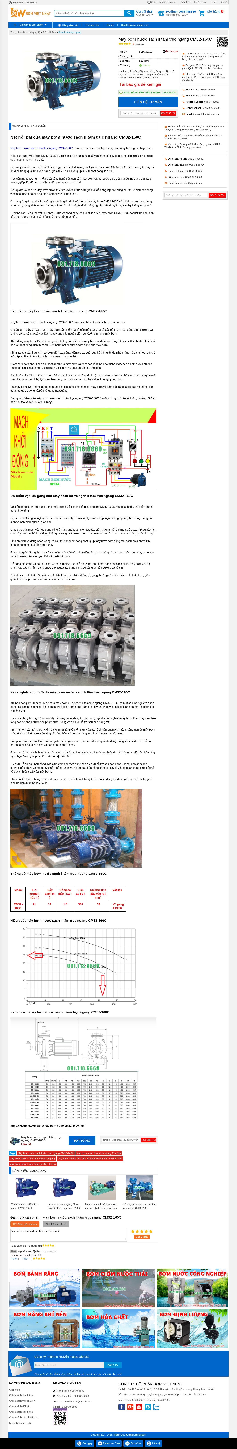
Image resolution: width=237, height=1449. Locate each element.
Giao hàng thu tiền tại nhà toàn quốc (150, 92)
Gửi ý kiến (142, 1236)
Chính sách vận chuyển (22, 1400)
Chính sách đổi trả (19, 1406)
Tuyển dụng (200, 2)
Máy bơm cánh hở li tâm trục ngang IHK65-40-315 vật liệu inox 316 (101, 1208)
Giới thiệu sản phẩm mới (134, 25)
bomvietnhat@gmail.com (206, 113)
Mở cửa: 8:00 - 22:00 (181, 13)
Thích (25, 1258)
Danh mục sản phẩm (31, 24)
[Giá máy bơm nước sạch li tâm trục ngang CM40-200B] (139, 1199)
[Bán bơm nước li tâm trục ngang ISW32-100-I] (27, 1199)
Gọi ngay (87, 1443)
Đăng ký (113, 1365)
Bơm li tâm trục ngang (69, 32)
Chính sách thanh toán (21, 1395)
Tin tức (110, 25)
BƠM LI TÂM (50, 32)
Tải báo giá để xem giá (140, 84)
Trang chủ (16, 32)
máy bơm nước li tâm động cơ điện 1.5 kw (33, 1164)
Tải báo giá (172, 51)
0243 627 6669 (211, 107)
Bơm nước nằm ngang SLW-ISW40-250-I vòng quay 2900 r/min (64, 1208)
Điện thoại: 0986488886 (24, 2)
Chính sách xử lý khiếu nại (23, 1417)
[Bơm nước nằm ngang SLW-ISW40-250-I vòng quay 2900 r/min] (65, 1199)
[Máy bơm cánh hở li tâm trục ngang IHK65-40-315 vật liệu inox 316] (102, 1199)
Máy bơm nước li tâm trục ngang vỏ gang (32, 1158)
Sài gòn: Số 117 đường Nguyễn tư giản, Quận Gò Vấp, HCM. (202, 67)
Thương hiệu (92, 25)
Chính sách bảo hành (21, 1411)
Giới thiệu (185, 2)
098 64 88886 (207, 89)
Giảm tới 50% (144, 13)
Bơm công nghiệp (32, 32)
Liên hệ (223, 2)
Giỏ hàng (213, 11)
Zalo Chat (135, 1443)
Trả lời (13, 1258)
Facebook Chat (111, 1443)
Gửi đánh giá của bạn (25, 1224)
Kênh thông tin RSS (20, 1422)
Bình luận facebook (56, 1224)
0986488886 (77, 1390)
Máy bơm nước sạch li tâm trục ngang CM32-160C (41, 148)
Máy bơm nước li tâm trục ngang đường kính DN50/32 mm (90, 1158)
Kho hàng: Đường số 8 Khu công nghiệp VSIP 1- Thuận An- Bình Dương (203, 77)
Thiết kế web (119, 1435)
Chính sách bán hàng (162, 2)
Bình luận (138, 44)
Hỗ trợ (212, 2)
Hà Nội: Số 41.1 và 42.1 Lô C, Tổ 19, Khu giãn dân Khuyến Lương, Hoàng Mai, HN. (204, 56)
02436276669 (81, 1396)
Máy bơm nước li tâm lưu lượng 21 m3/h (98, 1153)
